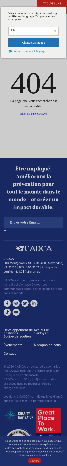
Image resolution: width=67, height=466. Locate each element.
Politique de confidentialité (21, 375)
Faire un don (33, 271)
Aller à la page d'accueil (33, 113)
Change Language (33, 42)
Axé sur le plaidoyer (41, 331)
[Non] (62, 451)
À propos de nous (47, 345)
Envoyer (5, 230)
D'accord (34, 460)
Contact (10, 353)
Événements (13, 345)
